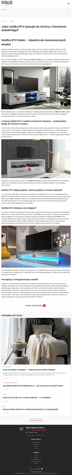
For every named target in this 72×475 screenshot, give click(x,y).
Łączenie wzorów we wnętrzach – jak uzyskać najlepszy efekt (33, 386)
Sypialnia (8, 366)
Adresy (36, 448)
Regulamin (36, 459)
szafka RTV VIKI (59, 112)
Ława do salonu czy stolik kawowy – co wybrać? (27, 398)
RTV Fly (30, 221)
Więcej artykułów (36, 420)
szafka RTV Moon (36, 60)
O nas (36, 455)
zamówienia (36, 444)
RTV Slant (57, 217)
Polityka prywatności (36, 461)
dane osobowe (36, 442)
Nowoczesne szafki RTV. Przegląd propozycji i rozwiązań (30, 409)
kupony (36, 446)
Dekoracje (5, 382)
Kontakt (36, 457)
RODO (36, 463)
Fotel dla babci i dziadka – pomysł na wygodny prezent (29, 370)
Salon (12, 21)
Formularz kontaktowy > (36, 435)
